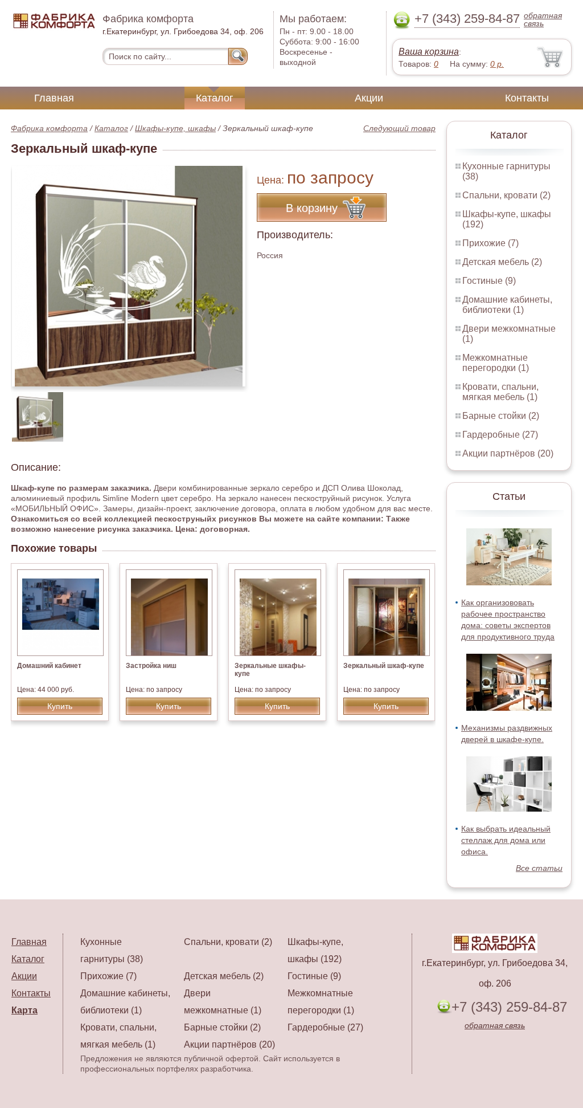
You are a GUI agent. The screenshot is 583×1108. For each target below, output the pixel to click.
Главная (54, 98)
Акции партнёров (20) (507, 453)
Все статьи (539, 868)
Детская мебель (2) (502, 262)
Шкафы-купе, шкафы (175, 128)
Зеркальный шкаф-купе (383, 666)
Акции (369, 98)
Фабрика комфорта (49, 128)
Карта (24, 1010)
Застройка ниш (151, 666)
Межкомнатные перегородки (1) (495, 363)
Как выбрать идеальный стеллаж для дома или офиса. (506, 840)
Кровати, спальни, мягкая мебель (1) (500, 392)
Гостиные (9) (489, 281)
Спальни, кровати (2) (506, 195)
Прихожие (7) (490, 243)
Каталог (214, 98)
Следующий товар (399, 128)
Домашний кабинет (49, 666)
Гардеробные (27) (500, 434)
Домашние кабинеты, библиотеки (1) (507, 305)
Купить (59, 706)
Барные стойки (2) (500, 416)
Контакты (527, 98)
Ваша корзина (429, 51)
